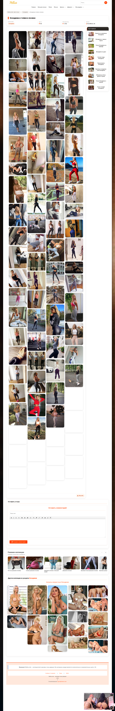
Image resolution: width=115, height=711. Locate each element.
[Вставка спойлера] (50, 518)
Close (95, 701)
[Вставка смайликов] (30, 518)
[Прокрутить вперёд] (105, 552)
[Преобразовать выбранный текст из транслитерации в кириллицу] (47, 518)
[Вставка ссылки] (33, 518)
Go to (101, 701)
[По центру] (24, 518)
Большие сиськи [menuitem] (42, 7)
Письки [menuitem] (56, 7)
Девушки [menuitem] (69, 7)
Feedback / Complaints (50, 673)
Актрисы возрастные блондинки (57, 582)
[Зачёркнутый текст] (19, 518)
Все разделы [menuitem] (79, 7)
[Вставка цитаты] (45, 518)
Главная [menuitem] (34, 7)
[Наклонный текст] (14, 518)
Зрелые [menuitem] (62, 7)
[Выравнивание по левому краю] (22, 518)
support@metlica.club (61, 681)
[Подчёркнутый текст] (16, 518)
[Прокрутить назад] (102, 552)
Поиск (60, 673)
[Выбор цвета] (39, 518)
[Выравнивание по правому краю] (27, 518)
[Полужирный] (11, 518)
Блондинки (11, 23)
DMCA (67, 673)
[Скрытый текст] (42, 518)
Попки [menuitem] (50, 7)
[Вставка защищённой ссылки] (36, 518)
